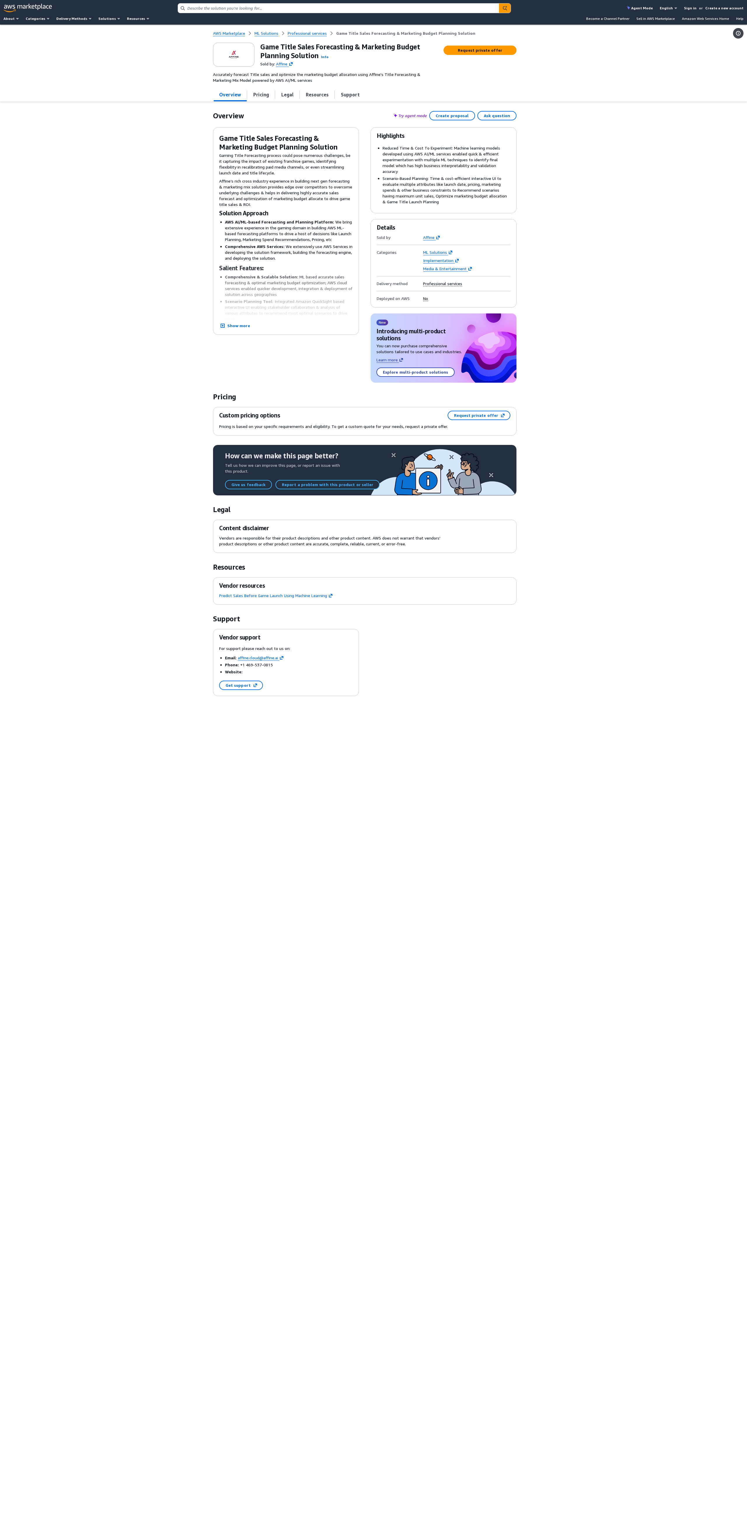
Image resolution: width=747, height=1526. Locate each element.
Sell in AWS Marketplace (655, 18)
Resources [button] (136, 18)
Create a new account (724, 8)
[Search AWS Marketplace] (505, 8)
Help (739, 18)
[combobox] (338, 8)
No (425, 298)
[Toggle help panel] (738, 33)
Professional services (442, 283)
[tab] (230, 94)
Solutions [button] (107, 18)
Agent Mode (642, 8)
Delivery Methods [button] (71, 18)
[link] (405, 33)
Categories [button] (35, 18)
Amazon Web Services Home (705, 18)
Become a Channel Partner (607, 18)
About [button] (9, 18)
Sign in (690, 8)
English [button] (666, 8)
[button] (325, 57)
